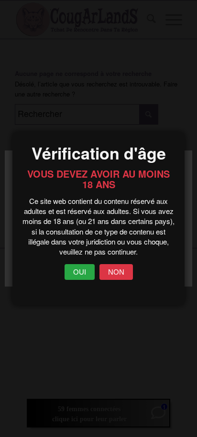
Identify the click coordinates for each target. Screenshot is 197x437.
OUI (79, 272)
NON (116, 272)
